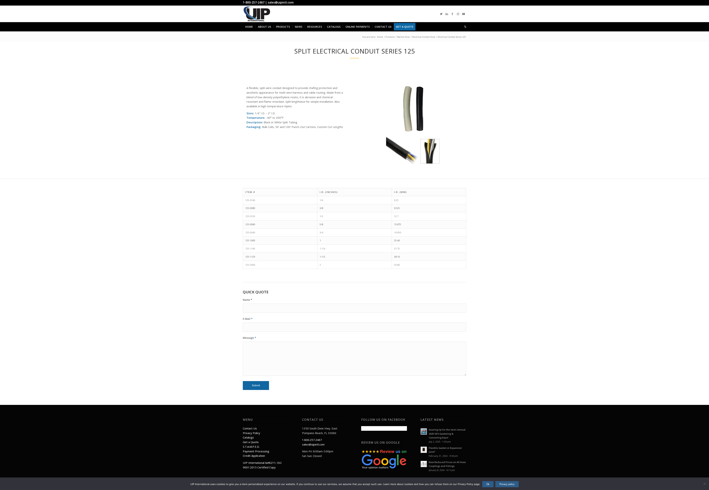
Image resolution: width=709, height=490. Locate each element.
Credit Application (254, 456)
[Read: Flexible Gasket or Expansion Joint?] (423, 449)
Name (247, 299)
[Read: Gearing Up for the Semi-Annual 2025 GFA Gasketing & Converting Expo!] (423, 431)
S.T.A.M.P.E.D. (251, 446)
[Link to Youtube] (463, 14)
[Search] (464, 26)
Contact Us (250, 428)
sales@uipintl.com (281, 2)
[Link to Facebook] (452, 14)
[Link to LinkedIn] (447, 14)
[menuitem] (249, 26)
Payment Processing (256, 451)
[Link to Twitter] (441, 14)
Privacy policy (507, 484)
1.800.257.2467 (312, 440)
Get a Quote (251, 442)
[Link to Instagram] (458, 14)
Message (249, 338)
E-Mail (248, 319)
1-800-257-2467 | (255, 2)
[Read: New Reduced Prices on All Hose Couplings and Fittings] (423, 464)
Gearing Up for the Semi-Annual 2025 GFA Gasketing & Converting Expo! (447, 433)
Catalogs (248, 437)
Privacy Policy (251, 433)
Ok (487, 484)
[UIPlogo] (257, 14)
